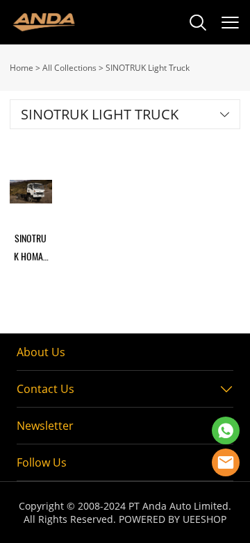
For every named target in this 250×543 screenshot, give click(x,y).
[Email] (226, 462)
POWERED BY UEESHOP (172, 519)
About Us (41, 352)
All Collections (69, 68)
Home (21, 68)
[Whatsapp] (226, 430)
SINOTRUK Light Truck (148, 68)
